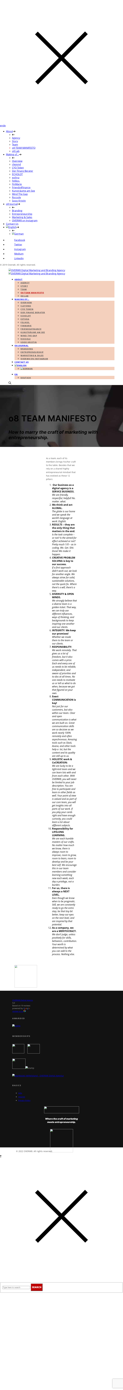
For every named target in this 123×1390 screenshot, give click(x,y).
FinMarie (17, 184)
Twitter (18, 244)
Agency (16, 138)
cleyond (16, 164)
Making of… (12, 154)
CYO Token (18, 167)
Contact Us (12, 223)
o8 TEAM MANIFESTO (23, 147)
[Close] (61, 122)
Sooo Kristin (19, 200)
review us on (18, 1011)
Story (15, 141)
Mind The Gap (20, 194)
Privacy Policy (24, 1100)
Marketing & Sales (22, 217)
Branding (17, 210)
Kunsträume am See (23, 190)
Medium (19, 253)
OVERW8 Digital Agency (22, 1000)
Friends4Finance (21, 187)
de (4, 125)
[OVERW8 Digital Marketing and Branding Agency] (37, 272)
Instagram (20, 249)
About (9, 131)
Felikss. (16, 181)
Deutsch (26, 377)
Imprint (21, 1096)
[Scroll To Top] (1, 1156)
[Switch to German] (18, 233)
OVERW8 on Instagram (25, 220)
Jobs (20, 1093)
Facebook (19, 240)
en (1, 125)
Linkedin (19, 258)
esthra (15, 177)
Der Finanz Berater (22, 171)
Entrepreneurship (22, 214)
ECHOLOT (17, 174)
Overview (17, 161)
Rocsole (16, 197)
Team (15, 144)
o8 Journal (12, 204)
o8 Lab (16, 151)
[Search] (10, 383)
